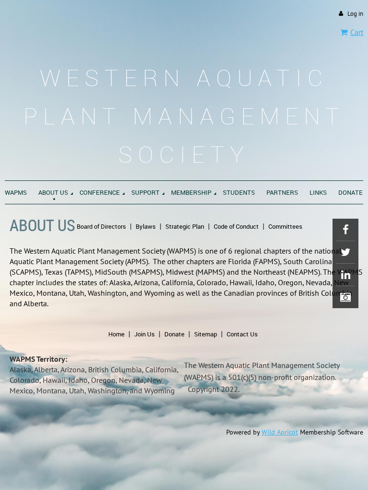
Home (116, 334)
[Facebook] (345, 230)
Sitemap (205, 334)
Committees (285, 226)
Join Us (144, 334)
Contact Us (242, 334)
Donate (174, 334)
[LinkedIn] (345, 275)
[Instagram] (345, 297)
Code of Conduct (236, 226)
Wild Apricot (280, 432)
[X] (345, 252)
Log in (355, 14)
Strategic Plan (184, 226)
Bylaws (146, 226)
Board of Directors (101, 226)
